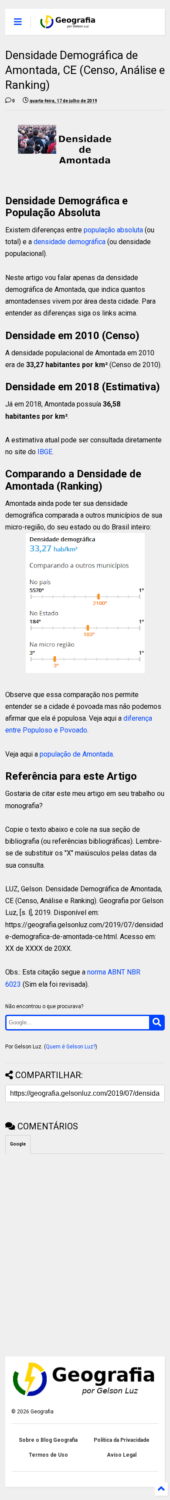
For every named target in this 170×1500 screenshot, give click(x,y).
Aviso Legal (121, 1455)
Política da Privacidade (122, 1440)
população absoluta (113, 230)
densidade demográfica (69, 242)
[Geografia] (68, 24)
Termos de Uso (48, 1455)
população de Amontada (76, 754)
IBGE (44, 452)
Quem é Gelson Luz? (70, 1047)
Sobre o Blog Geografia (48, 1440)
